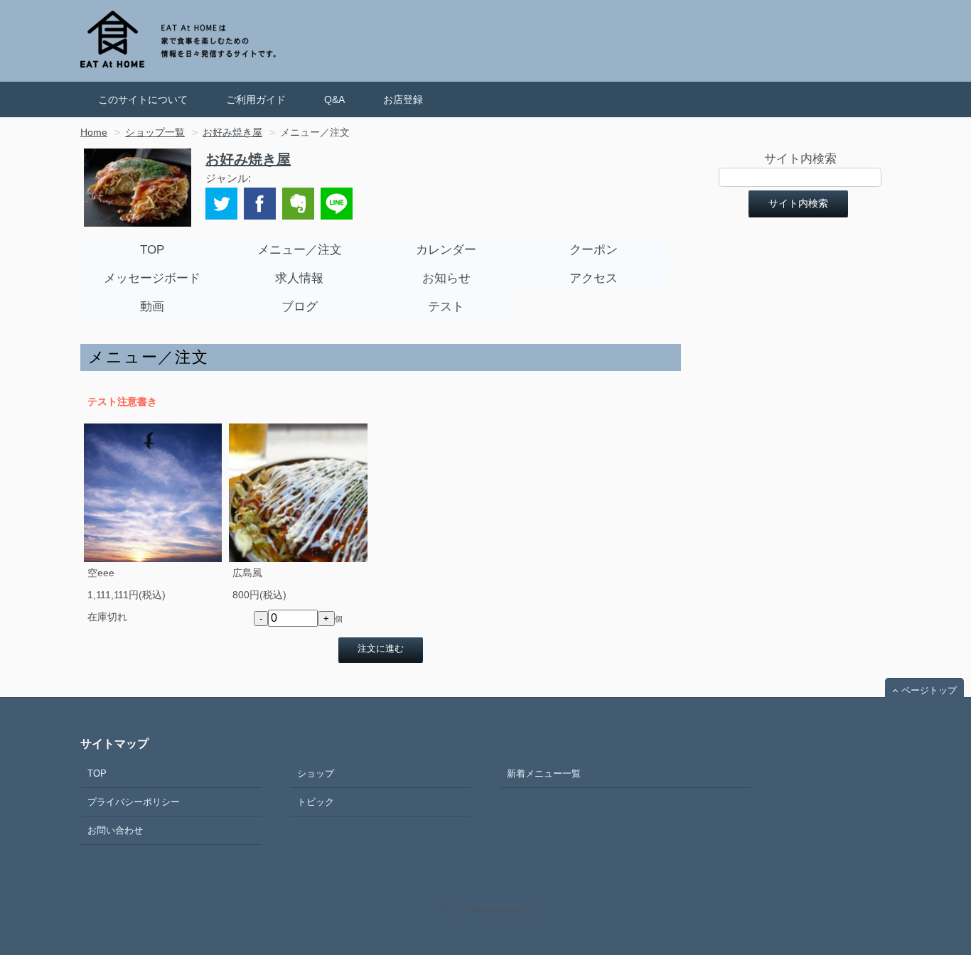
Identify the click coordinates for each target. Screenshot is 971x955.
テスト (446, 306)
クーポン (593, 250)
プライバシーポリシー (133, 802)
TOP (152, 250)
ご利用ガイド (256, 99)
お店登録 (403, 99)
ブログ (299, 306)
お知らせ (446, 278)
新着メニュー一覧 (544, 773)
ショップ (315, 773)
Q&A (334, 99)
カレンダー (446, 250)
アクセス (593, 278)
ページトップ (929, 690)
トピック (315, 802)
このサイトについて (143, 99)
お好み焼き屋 (248, 159)
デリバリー (456, 910)
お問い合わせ (115, 830)
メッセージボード (152, 278)
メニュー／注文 (299, 250)
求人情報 (299, 278)
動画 (152, 306)
